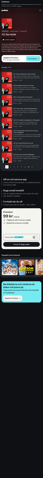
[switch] (35, 237)
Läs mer (19, 6)
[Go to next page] (32, 166)
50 (28, 167)
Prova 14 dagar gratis (22, 244)
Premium (8, 212)
